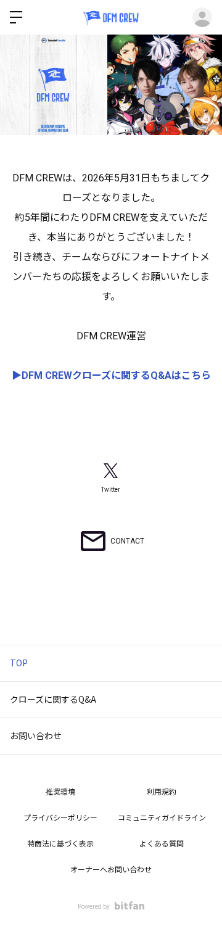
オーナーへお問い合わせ (111, 870)
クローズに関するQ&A (53, 699)
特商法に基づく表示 (60, 844)
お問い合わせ (36, 735)
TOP (19, 662)
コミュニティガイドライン (162, 818)
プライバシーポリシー (60, 818)
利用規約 (161, 792)
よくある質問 (161, 844)
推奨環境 (60, 792)
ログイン (202, 17)
